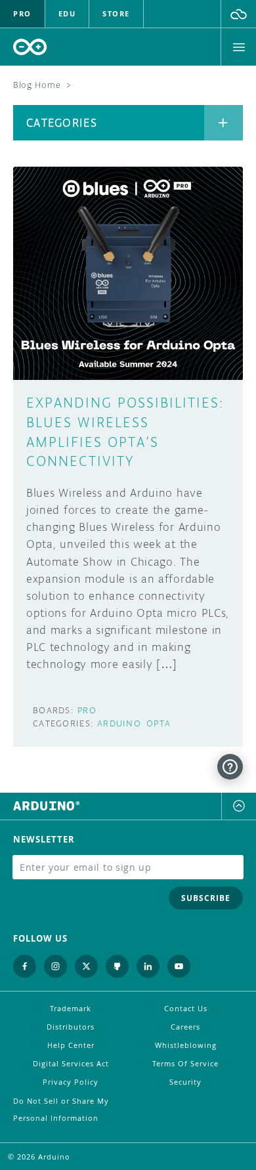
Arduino (119, 723)
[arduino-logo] (30, 47)
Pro (86, 710)
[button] (238, 14)
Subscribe (205, 898)
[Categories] (223, 122)
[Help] (230, 767)
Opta (158, 723)
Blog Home (36, 85)
